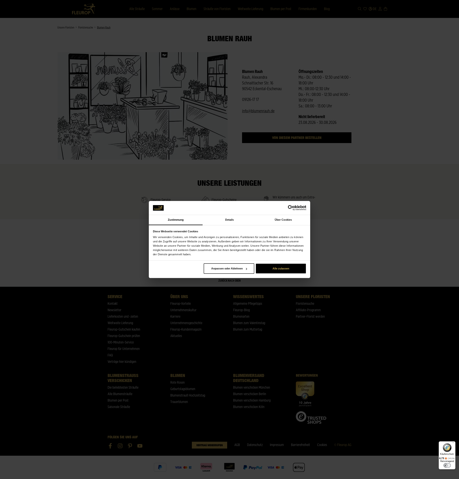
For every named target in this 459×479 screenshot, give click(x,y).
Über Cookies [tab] (283, 219)
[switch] (447, 465)
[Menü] (453, 443)
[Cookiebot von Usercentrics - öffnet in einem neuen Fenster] (290, 208)
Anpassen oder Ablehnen (227, 268)
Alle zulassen (281, 268)
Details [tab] (229, 219)
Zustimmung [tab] (176, 219)
